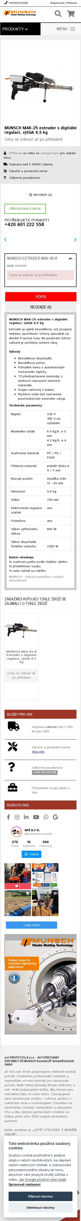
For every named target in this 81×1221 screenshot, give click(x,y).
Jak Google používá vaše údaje (42, 1179)
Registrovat (57, 3)
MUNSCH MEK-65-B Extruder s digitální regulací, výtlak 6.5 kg (21, 656)
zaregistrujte (49, 153)
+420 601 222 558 (24, 225)
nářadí (26, 1081)
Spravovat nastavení (24, 1184)
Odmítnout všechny (41, 1207)
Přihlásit (72, 3)
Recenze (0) (42, 195)
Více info (38, 752)
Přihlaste (15, 153)
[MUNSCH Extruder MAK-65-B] (71, 258)
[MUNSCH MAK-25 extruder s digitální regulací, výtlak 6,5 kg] (40, 86)
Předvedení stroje (25, 209)
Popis (41, 297)
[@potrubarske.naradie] (16, 831)
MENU (62, 29)
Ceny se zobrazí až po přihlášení (33, 139)
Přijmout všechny (40, 1196)
